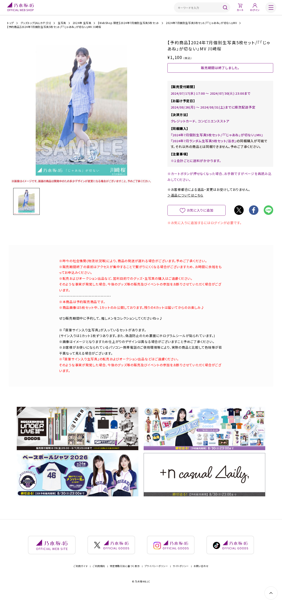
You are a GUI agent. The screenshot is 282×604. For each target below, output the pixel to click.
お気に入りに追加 (200, 210)
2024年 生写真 (82, 23)
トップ (10, 23)
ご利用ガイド (80, 566)
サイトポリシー (181, 566)
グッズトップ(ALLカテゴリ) (35, 23)
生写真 (62, 23)
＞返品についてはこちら (185, 195)
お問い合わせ (201, 566)
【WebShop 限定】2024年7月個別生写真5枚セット (128, 23)
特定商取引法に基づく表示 (125, 566)
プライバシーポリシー (156, 566)
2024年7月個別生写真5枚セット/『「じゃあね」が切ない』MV (201, 23)
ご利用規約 (99, 566)
